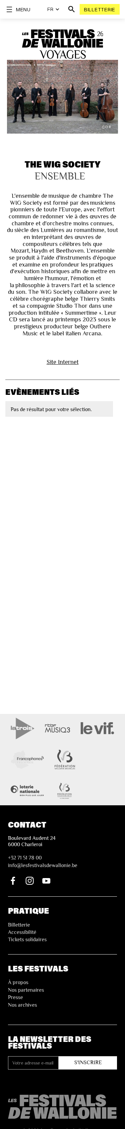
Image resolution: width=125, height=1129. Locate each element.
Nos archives (22, 1005)
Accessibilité (22, 932)
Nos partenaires (26, 990)
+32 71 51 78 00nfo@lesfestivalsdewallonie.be (42, 861)
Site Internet (63, 362)
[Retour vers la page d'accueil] (62, 1106)
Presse (15, 997)
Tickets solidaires (27, 940)
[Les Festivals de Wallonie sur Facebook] (13, 881)
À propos (18, 982)
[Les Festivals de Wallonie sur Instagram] (30, 881)
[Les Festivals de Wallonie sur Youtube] (46, 881)
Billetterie (99, 9)
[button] (53, 9)
